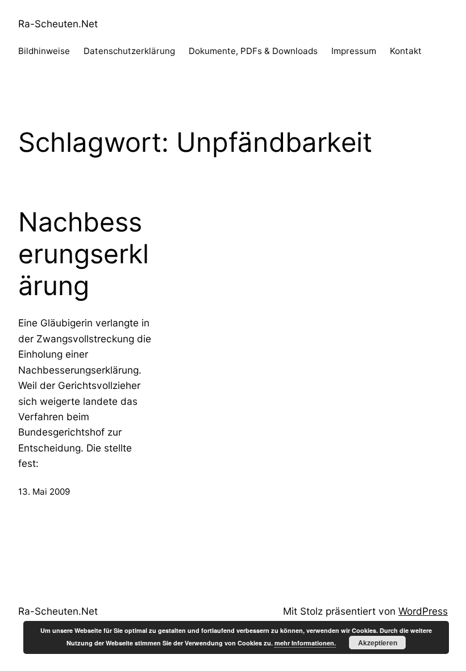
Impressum (353, 50)
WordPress (423, 611)
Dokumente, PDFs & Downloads (253, 50)
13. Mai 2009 (44, 491)
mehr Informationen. (305, 643)
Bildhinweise (44, 50)
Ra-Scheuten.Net (58, 24)
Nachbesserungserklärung (83, 253)
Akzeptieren (377, 642)
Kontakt (406, 50)
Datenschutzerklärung (129, 50)
